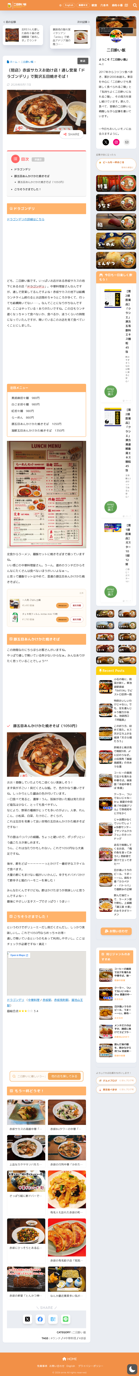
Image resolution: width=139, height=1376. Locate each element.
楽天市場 (77, 605)
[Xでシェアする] (27, 1319)
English (71, 1366)
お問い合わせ (119, 931)
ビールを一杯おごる (116, 165)
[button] (132, 1369)
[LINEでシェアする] (65, 1319)
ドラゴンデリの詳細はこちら (25, 219)
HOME (71, 1359)
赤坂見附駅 (61, 1000)
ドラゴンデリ (22, 169)
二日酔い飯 (79, 1332)
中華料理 (33, 1000)
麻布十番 (117, 5)
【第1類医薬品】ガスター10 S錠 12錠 (128, 544)
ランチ (57, 1338)
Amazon (62, 605)
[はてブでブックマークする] (53, 1319)
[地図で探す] (126, 5)
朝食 (94, 5)
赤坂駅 (47, 1000)
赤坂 (83, 1338)
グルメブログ (116, 1080)
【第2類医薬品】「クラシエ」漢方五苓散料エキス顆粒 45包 (128, 321)
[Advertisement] (46, 250)
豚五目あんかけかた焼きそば (31, 176)
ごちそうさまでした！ (27, 189)
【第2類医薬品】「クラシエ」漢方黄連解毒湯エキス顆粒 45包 (128, 440)
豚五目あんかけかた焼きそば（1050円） (41, 182)
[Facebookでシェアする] (40, 1319)
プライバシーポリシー (90, 1366)
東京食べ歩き (116, 1089)
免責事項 (42, 1366)
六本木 (104, 5)
